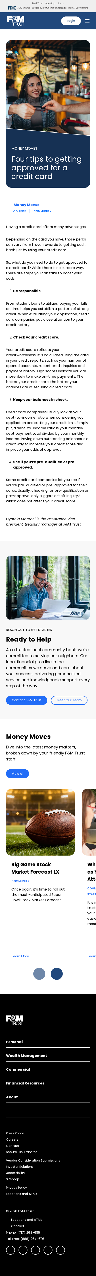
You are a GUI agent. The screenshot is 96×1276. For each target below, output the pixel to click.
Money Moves (26, 204)
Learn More (20, 956)
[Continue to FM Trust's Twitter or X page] (48, 1250)
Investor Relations (19, 1166)
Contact (12, 1146)
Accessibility (15, 1173)
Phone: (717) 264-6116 (23, 1232)
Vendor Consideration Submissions (33, 1160)
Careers (12, 1139)
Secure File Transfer (21, 1152)
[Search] (54, 20)
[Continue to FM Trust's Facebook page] (60, 1250)
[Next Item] (57, 974)
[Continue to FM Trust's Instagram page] (10, 1250)
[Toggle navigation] (87, 21)
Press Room (15, 1133)
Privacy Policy (16, 1187)
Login (71, 20)
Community (42, 211)
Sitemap (12, 1179)
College (19, 211)
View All (17, 773)
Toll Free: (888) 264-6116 (25, 1239)
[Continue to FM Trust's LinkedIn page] (35, 1250)
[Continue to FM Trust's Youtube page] (23, 1250)
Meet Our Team (69, 700)
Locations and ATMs (21, 1194)
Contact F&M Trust (27, 700)
